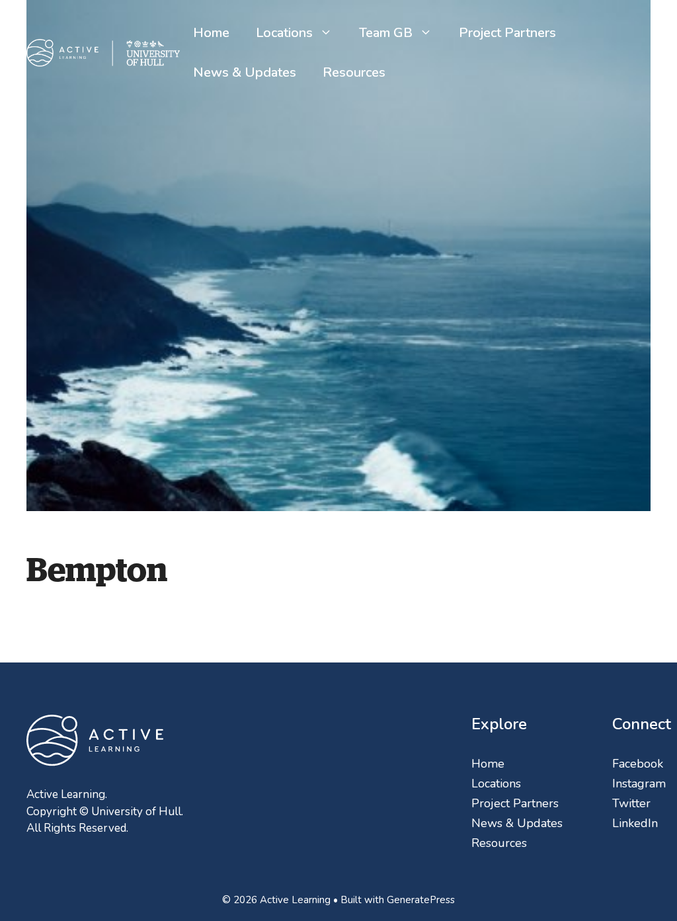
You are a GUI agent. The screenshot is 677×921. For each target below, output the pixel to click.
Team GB (386, 33)
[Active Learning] (103, 52)
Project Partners (507, 33)
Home (211, 33)
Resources (354, 72)
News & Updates (244, 72)
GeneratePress (421, 899)
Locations (284, 33)
